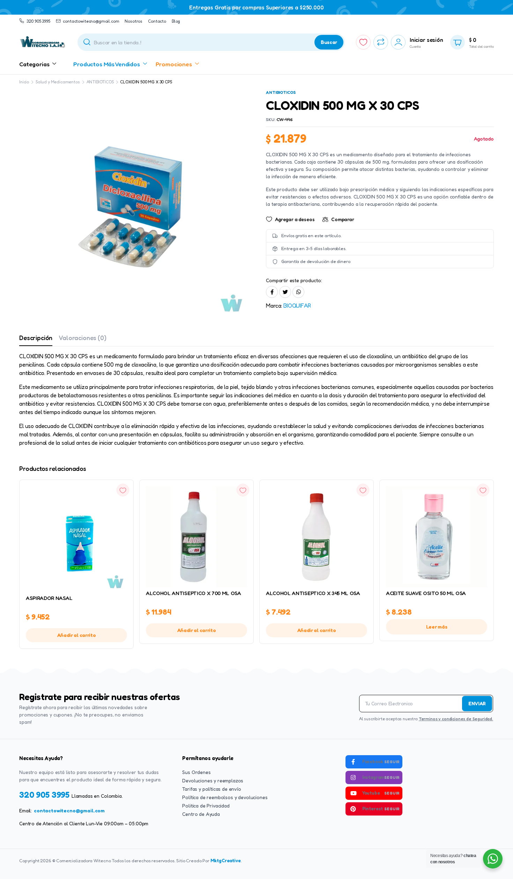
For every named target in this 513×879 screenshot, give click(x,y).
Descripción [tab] (35, 337)
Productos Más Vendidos (106, 64)
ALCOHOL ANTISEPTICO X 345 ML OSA (313, 593)
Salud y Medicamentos (58, 81)
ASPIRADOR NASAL (49, 598)
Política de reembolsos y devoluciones (224, 797)
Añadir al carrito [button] (76, 635)
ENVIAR (477, 703)
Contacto (157, 21)
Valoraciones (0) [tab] (82, 337)
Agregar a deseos (294, 219)
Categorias (34, 64)
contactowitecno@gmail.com (69, 810)
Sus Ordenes (196, 772)
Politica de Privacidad (205, 806)
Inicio (24, 81)
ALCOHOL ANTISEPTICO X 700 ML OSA (193, 593)
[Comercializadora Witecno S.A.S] (42, 42)
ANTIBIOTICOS (100, 81)
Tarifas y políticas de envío (211, 789)
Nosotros (133, 21)
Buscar (329, 42)
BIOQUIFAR (297, 305)
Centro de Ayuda (201, 814)
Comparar (342, 219)
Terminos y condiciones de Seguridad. (456, 718)
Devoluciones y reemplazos (212, 780)
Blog (176, 21)
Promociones (174, 64)
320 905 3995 (38, 21)
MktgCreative (225, 860)
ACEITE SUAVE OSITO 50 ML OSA (426, 593)
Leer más (436, 627)
